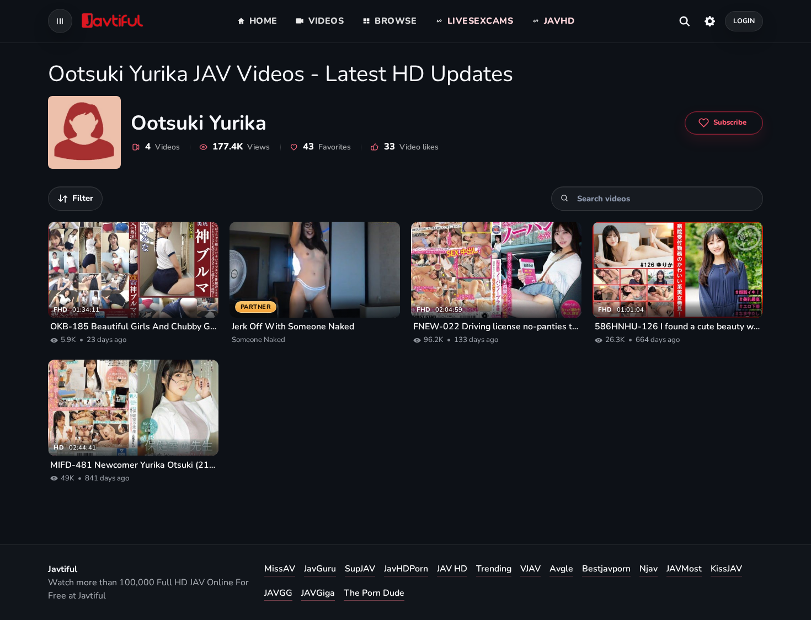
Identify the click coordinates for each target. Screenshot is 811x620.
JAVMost (684, 569)
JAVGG (278, 593)
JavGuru (320, 569)
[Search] (564, 198)
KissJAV (726, 569)
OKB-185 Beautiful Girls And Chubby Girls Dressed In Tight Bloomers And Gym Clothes (133, 326)
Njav (648, 569)
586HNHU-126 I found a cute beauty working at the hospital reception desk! (678, 326)
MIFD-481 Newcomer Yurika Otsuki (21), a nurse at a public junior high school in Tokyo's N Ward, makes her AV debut (133, 465)
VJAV (530, 569)
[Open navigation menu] (60, 21)
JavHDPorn (406, 569)
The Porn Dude (374, 593)
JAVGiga (318, 593)
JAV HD (452, 569)
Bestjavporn (606, 569)
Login (744, 20)
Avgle (561, 569)
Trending (493, 569)
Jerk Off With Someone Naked (293, 326)
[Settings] (709, 21)
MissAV (279, 569)
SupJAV (360, 569)
